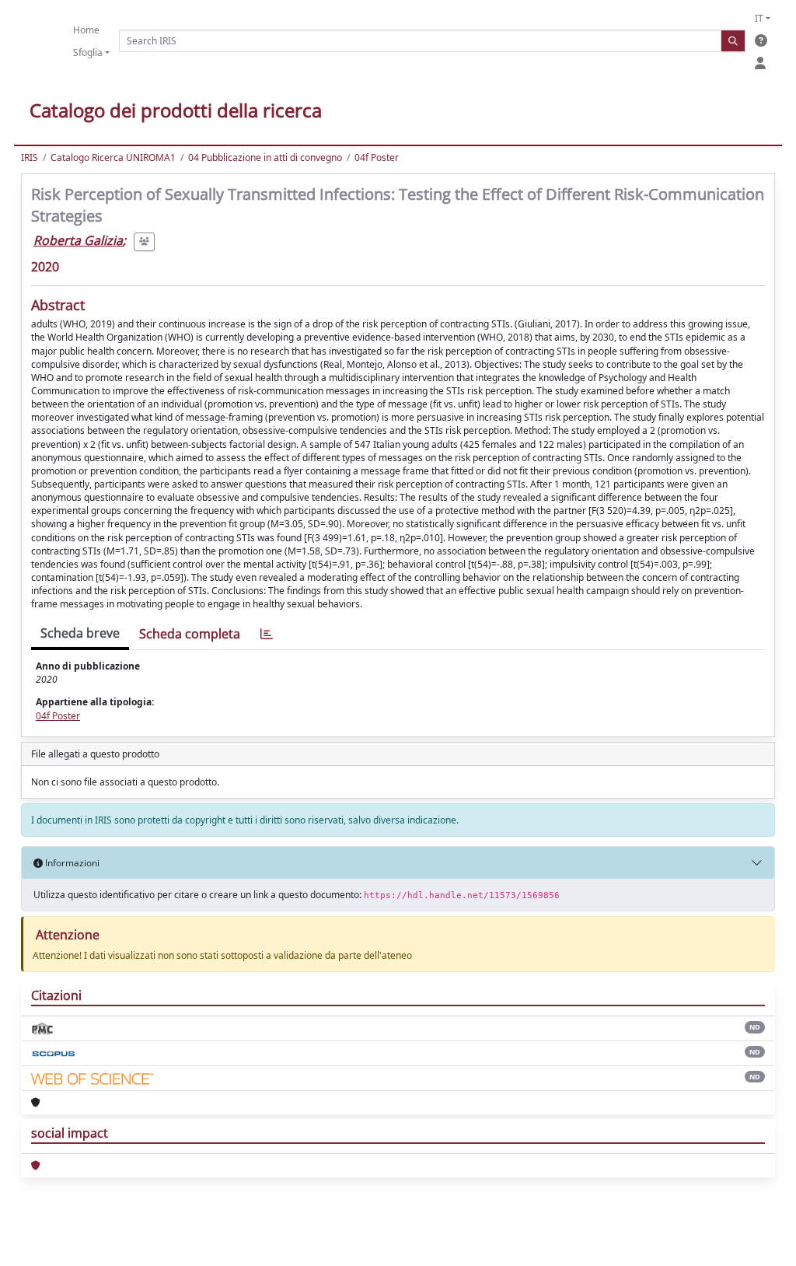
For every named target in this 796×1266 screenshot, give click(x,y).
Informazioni (71, 862)
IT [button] (759, 18)
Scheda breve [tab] (80, 633)
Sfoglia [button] (88, 52)
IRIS (29, 157)
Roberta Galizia (78, 240)
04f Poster (376, 157)
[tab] (266, 634)
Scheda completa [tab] (189, 633)
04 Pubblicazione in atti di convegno (265, 157)
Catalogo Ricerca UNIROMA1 (113, 157)
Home (86, 30)
